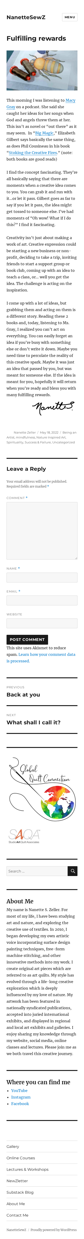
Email (14, 591)
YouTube (19, 1090)
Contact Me (17, 1215)
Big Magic (44, 133)
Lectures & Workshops (28, 1169)
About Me (16, 1204)
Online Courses (21, 1158)
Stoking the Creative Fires (33, 152)
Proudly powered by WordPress (54, 1230)
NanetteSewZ (26, 17)
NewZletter (17, 1181)
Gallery (13, 1146)
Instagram (21, 1097)
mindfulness (25, 437)
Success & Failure (38, 442)
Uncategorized (63, 442)
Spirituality (15, 442)
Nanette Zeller (25, 432)
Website (14, 614)
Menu (70, 17)
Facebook (20, 1103)
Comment (17, 498)
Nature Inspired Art (51, 437)
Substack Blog (20, 1192)
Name (13, 569)
